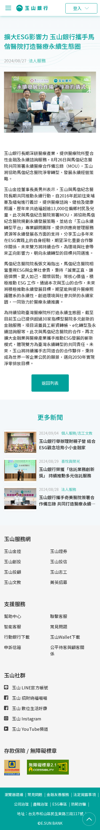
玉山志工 (58, 572)
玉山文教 (12, 582)
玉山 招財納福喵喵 (29, 698)
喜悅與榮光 (70, 461)
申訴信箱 (12, 647)
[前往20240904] (20, 442)
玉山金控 (12, 551)
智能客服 (12, 626)
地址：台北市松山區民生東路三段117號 (50, 813)
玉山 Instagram (26, 718)
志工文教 (85, 433)
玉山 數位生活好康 (29, 708)
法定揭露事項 (84, 794)
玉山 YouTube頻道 (29, 729)
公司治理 (21, 804)
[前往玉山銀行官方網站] (32, 8)
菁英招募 (58, 582)
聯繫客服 (58, 616)
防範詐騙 (78, 804)
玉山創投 (12, 561)
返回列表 (50, 383)
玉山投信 (58, 561)
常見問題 (58, 626)
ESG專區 (59, 804)
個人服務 (68, 433)
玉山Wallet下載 (65, 637)
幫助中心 (12, 616)
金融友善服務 (58, 794)
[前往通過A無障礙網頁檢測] (34, 767)
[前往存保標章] (12, 774)
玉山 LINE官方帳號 (29, 687)
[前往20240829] (20, 470)
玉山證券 (58, 551)
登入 (77, 8)
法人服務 (37, 60)
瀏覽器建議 (14, 794)
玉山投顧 (12, 572)
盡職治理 (40, 804)
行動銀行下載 (17, 637)
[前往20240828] (20, 499)
